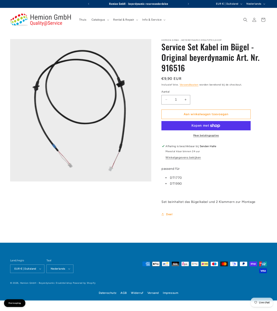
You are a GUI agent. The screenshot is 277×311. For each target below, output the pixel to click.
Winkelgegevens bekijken (183, 157)
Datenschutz (108, 293)
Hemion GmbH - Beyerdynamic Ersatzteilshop (46, 283)
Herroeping (15, 303)
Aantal (165, 91)
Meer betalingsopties (206, 135)
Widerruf (137, 293)
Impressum (170, 293)
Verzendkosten (189, 84)
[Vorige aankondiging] (88, 4)
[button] (100, 20)
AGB (123, 293)
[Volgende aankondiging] (188, 4)
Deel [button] (169, 214)
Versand (153, 293)
